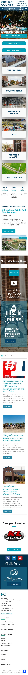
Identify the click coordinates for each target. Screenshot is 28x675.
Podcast (3, 662)
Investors (3, 657)
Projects (3, 627)
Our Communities (5, 645)
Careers (3, 640)
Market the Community (7, 629)
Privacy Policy (9, 613)
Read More (7, 406)
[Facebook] (8, 558)
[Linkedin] (14, 558)
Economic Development (7, 622)
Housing (3, 638)
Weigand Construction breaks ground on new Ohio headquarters (13, 438)
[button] (26, 8)
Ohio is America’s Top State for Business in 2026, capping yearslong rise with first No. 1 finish (13, 386)
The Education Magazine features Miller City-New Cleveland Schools (11, 490)
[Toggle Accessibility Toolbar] (24, 671)
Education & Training (6, 643)
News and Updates (6, 664)
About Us (3, 654)
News (2, 8)
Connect (3, 659)
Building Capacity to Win (7, 624)
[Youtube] (20, 558)
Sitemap (3, 613)
